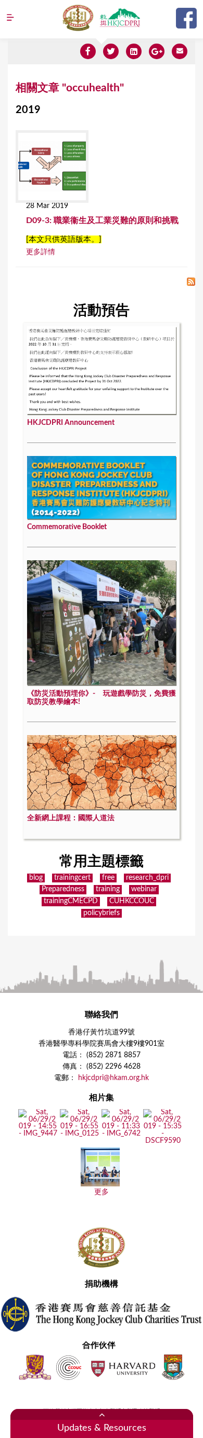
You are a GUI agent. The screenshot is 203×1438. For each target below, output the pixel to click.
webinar (144, 889)
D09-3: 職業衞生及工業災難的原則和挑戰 (102, 220)
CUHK (35, 1367)
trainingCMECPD (71, 901)
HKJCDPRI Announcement (71, 422)
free (108, 877)
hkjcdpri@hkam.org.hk (113, 1078)
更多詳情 (40, 252)
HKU (173, 1367)
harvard (122, 1367)
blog (36, 877)
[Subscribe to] (191, 283)
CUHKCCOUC (131, 901)
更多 (101, 1192)
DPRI (119, 17)
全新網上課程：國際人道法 (71, 818)
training (108, 889)
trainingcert (72, 877)
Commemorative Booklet (67, 527)
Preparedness (63, 889)
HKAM (78, 17)
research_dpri (147, 877)
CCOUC (69, 1367)
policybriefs (101, 913)
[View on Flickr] (37, 1134)
